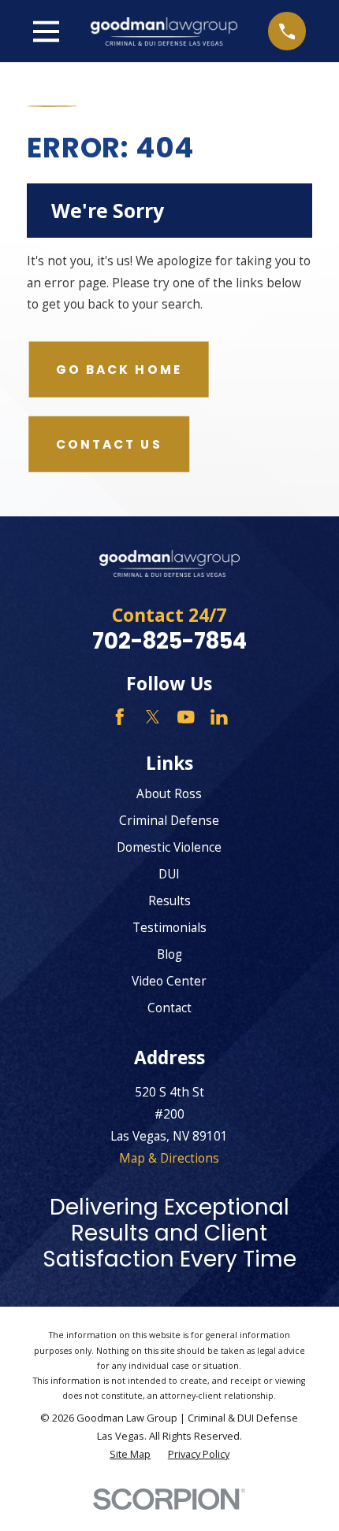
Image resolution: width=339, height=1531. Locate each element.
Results (169, 900)
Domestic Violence (169, 847)
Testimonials (169, 927)
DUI (169, 873)
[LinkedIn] (219, 717)
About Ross (169, 793)
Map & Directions (169, 1158)
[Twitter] (153, 717)
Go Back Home (119, 369)
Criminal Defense (169, 820)
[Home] (164, 31)
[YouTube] (186, 717)
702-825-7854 (169, 641)
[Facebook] (120, 717)
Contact (169, 1007)
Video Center (169, 980)
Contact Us (109, 444)
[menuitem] (130, 1454)
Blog (169, 954)
